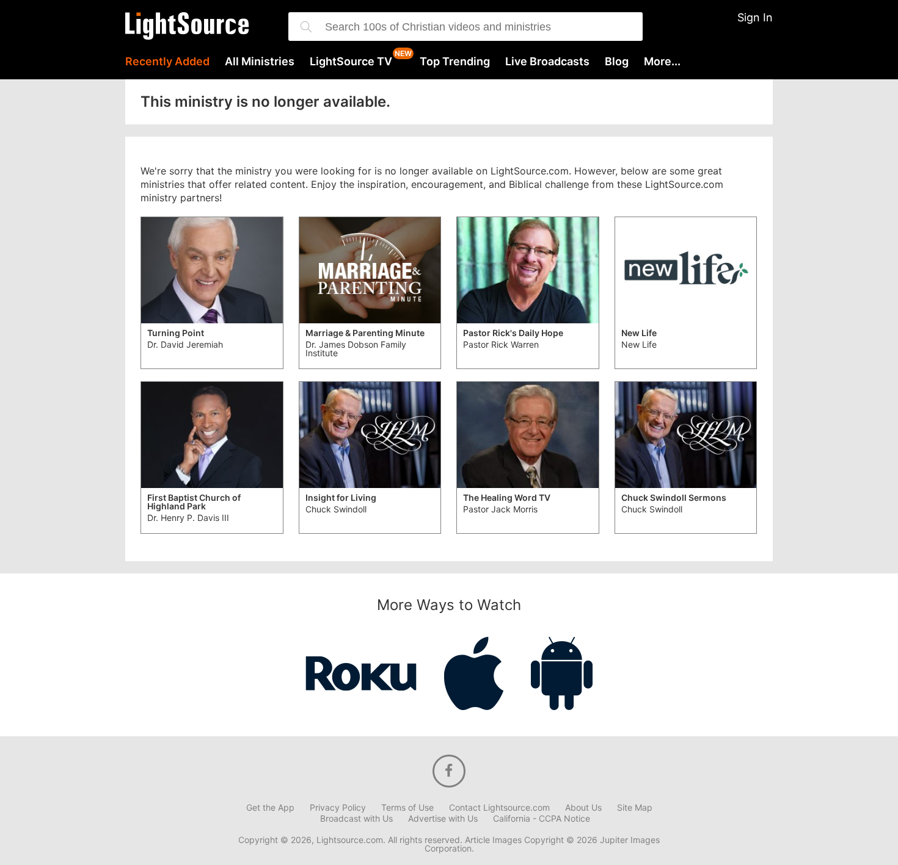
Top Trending (455, 61)
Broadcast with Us (356, 818)
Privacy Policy (338, 807)
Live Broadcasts (547, 61)
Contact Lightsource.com (499, 807)
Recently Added (167, 61)
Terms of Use (407, 807)
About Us (583, 807)
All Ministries (259, 61)
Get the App (270, 807)
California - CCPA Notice (541, 818)
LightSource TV (351, 61)
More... (662, 61)
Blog (617, 61)
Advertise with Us (443, 818)
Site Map (634, 807)
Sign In (755, 17)
